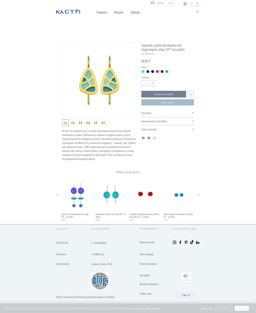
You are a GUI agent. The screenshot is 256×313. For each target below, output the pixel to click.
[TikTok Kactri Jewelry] (191, 242)
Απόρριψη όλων (224, 308)
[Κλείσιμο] (252, 308)
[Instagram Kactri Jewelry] (174, 242)
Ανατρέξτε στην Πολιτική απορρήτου (147, 308)
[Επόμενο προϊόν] (199, 195)
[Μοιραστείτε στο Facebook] (143, 138)
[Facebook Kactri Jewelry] (180, 242)
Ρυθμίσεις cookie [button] (206, 308)
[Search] (197, 11)
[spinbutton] (148, 83)
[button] (174, 3)
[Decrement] (144, 83)
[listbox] (174, 3)
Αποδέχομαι (241, 308)
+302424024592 (100, 243)
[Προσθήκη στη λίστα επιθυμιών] (190, 94)
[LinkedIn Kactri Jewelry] (197, 242)
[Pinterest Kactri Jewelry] (186, 242)
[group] (128, 201)
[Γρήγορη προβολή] (77, 195)
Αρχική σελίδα (69, 32)
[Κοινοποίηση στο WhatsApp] (154, 138)
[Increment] (152, 83)
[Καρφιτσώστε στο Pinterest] (149, 138)
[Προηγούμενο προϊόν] (57, 195)
